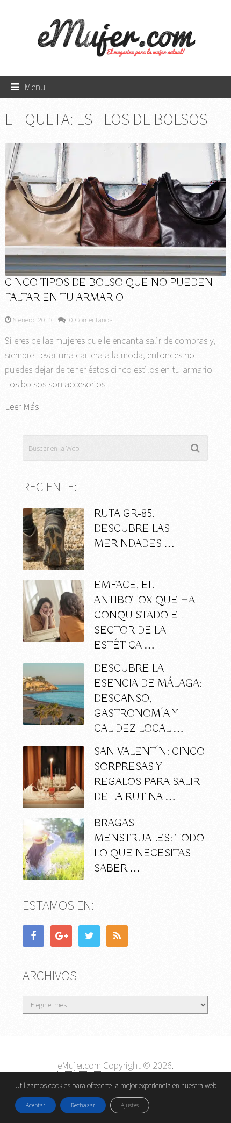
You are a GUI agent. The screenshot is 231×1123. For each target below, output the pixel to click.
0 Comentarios (90, 320)
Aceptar (35, 1105)
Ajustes (130, 1105)
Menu (35, 87)
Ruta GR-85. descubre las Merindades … (134, 529)
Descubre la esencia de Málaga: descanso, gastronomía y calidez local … (148, 699)
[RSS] (117, 936)
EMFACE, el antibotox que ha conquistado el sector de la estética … (144, 615)
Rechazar (83, 1105)
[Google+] (61, 936)
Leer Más (22, 407)
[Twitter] (89, 936)
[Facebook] (33, 936)
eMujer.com (79, 1065)
